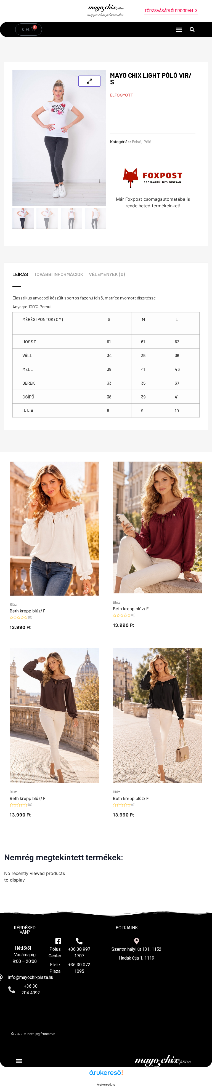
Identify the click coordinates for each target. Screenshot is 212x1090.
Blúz (13, 604)
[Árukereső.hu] (106, 1075)
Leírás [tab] (20, 274)
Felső (136, 141)
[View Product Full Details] (54, 594)
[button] (179, 29)
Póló (147, 141)
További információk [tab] (58, 274)
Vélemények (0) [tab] (107, 274)
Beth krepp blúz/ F (28, 611)
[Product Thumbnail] (89, 81)
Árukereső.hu (106, 1084)
